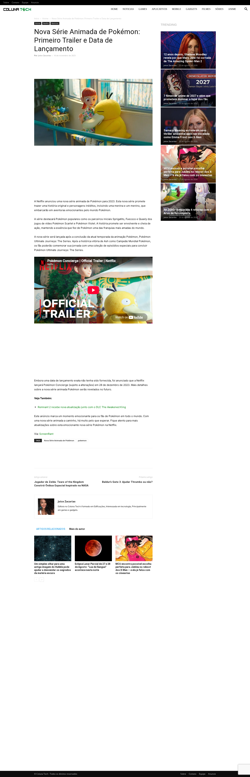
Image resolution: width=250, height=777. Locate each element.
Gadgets (191, 9)
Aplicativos (159, 9)
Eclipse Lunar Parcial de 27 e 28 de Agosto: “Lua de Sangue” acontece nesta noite (92, 567)
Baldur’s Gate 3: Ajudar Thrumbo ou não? (127, 481)
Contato (15, 2)
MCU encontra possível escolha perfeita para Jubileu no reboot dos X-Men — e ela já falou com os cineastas (188, 172)
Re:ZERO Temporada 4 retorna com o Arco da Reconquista (187, 211)
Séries (219, 9)
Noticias (128, 9)
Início (36, 18)
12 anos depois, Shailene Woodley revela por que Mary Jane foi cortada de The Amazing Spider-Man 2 (187, 58)
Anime (232, 9)
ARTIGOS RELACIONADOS (50, 529)
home (114, 9)
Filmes (206, 9)
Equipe (25, 2)
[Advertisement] (93, 174)
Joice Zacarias (44, 55)
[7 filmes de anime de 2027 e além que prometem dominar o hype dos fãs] (188, 88)
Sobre (6, 2)
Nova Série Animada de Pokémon (59, 440)
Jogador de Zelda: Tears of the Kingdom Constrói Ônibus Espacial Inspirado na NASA (61, 483)
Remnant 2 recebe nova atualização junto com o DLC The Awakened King (82, 407)
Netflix (46, 23)
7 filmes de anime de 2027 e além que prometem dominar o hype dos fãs (187, 97)
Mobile (176, 9)
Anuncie (35, 2)
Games (143, 9)
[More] (140, 69)
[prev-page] (36, 580)
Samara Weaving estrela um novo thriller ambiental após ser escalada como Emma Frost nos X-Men (187, 134)
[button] (246, 9)
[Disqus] (93, 632)
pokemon (82, 440)
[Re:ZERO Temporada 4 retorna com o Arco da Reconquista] (188, 202)
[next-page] (42, 580)
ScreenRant (46, 433)
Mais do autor (77, 529)
